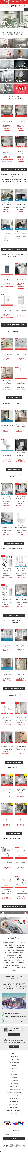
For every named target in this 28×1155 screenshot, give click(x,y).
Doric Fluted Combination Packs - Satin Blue (7, 235)
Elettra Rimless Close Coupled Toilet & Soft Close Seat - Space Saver (21, 426)
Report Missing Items (13, 1107)
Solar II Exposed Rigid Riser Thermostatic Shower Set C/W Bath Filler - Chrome (21, 718)
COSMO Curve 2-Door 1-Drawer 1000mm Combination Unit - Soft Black (21, 235)
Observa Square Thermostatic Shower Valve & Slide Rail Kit (7, 718)
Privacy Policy (14, 1083)
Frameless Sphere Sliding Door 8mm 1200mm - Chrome (21, 674)
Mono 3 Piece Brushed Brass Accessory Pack (7, 892)
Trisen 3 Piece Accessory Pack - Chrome (7, 863)
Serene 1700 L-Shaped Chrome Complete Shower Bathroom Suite (21, 601)
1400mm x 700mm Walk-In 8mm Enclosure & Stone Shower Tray (7, 674)
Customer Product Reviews (14, 1092)
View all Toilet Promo (14, 469)
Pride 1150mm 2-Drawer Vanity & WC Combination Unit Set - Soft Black (21, 206)
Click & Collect (13, 1113)
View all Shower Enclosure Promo (14, 688)
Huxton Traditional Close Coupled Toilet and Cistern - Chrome (21, 455)
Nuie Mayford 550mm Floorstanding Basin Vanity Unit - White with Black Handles (7, 310)
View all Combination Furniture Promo (14, 249)
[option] (14, 19)
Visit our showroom (14, 1062)
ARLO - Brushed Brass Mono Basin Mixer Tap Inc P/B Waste (7, 354)
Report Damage (13, 1101)
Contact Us (14, 1065)
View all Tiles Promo (14, 833)
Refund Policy (14, 1080)
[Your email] (14, 1134)
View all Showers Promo (14, 762)
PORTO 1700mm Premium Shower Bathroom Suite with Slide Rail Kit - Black (7, 571)
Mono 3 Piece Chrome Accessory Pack (21, 863)
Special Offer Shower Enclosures (13, 621)
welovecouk (15, 1144)
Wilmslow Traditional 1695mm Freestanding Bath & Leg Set (7, 121)
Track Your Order (13, 1098)
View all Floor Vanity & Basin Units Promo (14, 325)
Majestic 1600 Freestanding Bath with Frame (7, 152)
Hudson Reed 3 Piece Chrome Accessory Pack (21, 892)
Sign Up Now (14, 1047)
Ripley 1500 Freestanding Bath (21, 152)
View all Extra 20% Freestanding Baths (14, 169)
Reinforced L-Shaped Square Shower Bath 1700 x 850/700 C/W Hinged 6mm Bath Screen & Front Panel (7, 500)
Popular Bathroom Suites (13, 548)
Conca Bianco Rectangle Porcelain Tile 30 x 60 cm (7, 819)
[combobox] (14, 9)
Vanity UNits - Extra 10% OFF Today (13, 255)
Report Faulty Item (13, 1104)
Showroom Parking (14, 1059)
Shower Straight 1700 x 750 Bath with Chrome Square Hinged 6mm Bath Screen (7, 529)
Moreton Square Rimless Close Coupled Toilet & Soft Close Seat (7, 455)
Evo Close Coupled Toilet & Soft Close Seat (7, 426)
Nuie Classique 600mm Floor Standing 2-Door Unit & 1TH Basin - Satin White (21, 279)
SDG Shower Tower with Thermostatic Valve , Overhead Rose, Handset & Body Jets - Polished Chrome (7, 748)
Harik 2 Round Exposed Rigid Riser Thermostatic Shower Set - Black (21, 748)
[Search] (26, 9)
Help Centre (14, 1056)
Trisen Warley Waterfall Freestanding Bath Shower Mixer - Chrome (21, 383)
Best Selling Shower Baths (13, 476)
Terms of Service (14, 1086)
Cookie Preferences (14, 1089)
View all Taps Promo (14, 397)
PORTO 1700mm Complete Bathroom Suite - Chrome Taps (7, 601)
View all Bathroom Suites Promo (14, 615)
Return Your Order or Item (13, 1110)
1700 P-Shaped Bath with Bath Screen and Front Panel (21, 500)
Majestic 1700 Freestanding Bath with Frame (21, 121)
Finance (14, 1071)
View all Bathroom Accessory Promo (14, 906)
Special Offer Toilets (12, 403)
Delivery (14, 1068)
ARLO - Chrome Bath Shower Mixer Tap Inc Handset (21, 354)
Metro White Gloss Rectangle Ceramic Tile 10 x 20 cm (7, 790)
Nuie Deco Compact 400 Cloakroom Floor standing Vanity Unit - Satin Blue (7, 279)
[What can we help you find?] (14, 9)
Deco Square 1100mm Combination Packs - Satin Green (7, 206)
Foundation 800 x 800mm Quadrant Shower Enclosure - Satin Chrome (7, 645)
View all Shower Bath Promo (14, 543)
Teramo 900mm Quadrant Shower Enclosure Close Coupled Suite (21, 571)
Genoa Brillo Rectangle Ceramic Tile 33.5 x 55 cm (21, 790)
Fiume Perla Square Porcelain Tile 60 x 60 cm (21, 819)
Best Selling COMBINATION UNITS (13, 175)
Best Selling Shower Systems (13, 695)
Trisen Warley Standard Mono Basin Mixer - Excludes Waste (7, 383)
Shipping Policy (14, 1077)
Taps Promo (12, 331)
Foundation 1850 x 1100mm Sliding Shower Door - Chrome (21, 645)
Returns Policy (14, 1074)
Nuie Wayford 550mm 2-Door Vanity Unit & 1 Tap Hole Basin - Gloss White (21, 310)
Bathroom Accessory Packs (13, 839)
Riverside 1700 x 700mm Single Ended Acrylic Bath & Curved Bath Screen (21, 529)
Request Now (14, 1034)
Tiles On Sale (13, 767)
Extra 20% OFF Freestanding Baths (13, 97)
